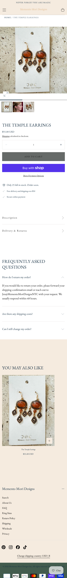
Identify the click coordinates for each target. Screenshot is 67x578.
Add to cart (33, 156)
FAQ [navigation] (4, 507)
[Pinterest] (3, 547)
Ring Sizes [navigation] (7, 513)
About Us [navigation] (7, 502)
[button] (4, 10)
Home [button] (7, 17)
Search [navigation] (5, 497)
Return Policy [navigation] (8, 518)
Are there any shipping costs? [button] (17, 314)
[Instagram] (11, 547)
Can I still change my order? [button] (16, 329)
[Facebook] (18, 547)
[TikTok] (25, 547)
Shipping (5, 136)
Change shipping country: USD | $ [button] (33, 555)
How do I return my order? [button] (16, 277)
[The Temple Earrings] (28, 410)
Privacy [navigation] (5, 533)
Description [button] (9, 217)
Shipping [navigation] (6, 523)
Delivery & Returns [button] (14, 230)
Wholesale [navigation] (7, 528)
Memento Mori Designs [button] (18, 488)
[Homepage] (33, 10)
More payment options (33, 175)
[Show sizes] (49, 441)
